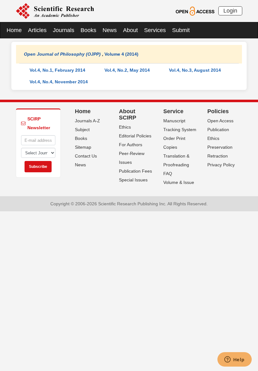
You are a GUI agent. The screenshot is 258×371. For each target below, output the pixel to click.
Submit (181, 30)
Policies (218, 111)
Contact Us (86, 155)
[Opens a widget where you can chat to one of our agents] (234, 360)
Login (230, 11)
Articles (37, 30)
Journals (63, 30)
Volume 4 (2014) (121, 54)
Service (173, 111)
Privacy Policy (221, 164)
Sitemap (83, 147)
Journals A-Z (87, 120)
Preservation (220, 147)
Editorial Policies (135, 135)
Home (14, 30)
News (110, 30)
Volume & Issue (178, 182)
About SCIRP (127, 114)
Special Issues (133, 179)
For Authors (130, 144)
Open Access (220, 120)
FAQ (167, 173)
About (130, 30)
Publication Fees (135, 171)
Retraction (217, 155)
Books (88, 30)
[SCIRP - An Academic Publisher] (55, 10)
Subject (82, 129)
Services (155, 30)
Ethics (125, 127)
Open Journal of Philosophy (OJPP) (62, 54)
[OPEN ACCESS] (195, 10)
